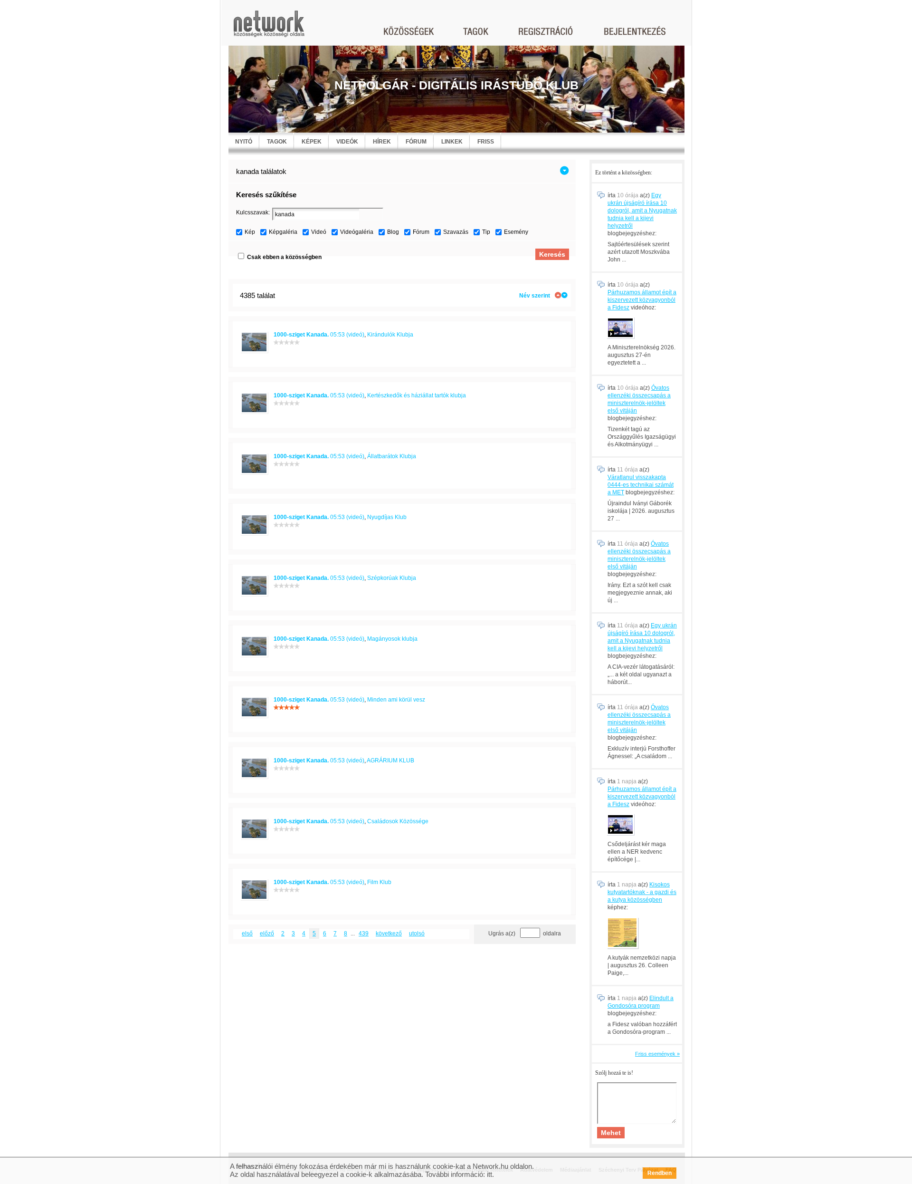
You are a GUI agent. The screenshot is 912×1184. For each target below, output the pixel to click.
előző (267, 933)
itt (489, 1174)
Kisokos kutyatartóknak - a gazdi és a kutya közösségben (642, 892)
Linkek (452, 141)
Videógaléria (356, 232)
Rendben (659, 1173)
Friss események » (657, 1054)
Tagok (277, 141)
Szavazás (455, 232)
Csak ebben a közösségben (284, 257)
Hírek (382, 141)
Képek (312, 141)
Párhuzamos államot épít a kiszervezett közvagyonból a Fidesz (642, 300)
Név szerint (534, 295)
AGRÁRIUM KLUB (390, 760)
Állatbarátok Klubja (391, 456)
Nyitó (243, 141)
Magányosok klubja (392, 638)
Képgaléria (283, 232)
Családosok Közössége (397, 821)
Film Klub (379, 882)
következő (389, 933)
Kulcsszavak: (253, 212)
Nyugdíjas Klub (387, 517)
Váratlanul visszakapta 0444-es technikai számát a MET (641, 485)
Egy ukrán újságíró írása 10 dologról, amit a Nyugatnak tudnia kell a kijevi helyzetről (642, 210)
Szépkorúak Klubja (391, 578)
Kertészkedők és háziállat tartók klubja (416, 395)
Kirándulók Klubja (390, 334)
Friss (485, 141)
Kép (250, 232)
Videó (318, 232)
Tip (486, 232)
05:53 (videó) (319, 334)
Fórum (416, 141)
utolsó (417, 933)
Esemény (516, 232)
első (247, 933)
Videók (347, 141)
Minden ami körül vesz (396, 699)
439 (364, 933)
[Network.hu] (269, 28)
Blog (393, 232)
